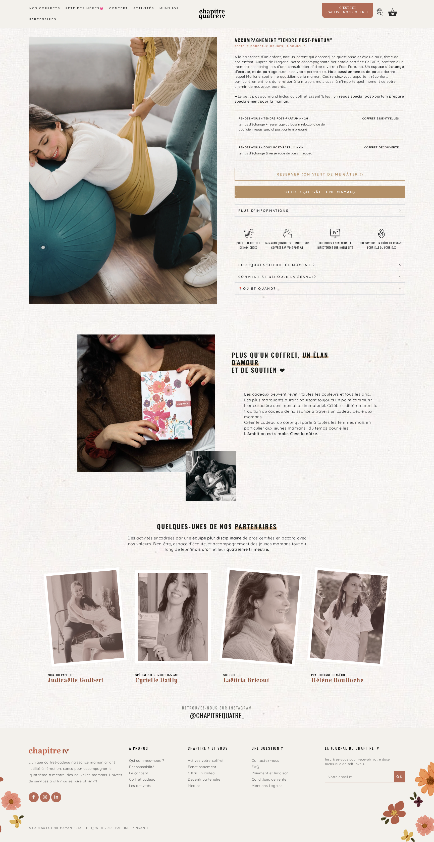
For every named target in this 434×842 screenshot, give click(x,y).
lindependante (136, 828)
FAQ (255, 767)
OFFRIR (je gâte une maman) (320, 192)
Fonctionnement (202, 767)
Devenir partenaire (204, 779)
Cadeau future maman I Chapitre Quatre (68, 828)
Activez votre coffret (206, 760)
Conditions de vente (269, 779)
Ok (399, 776)
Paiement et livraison (270, 773)
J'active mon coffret (347, 10)
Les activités (140, 785)
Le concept (138, 773)
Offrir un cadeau (202, 773)
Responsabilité (141, 767)
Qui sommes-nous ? (146, 760)
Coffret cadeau (142, 779)
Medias (194, 785)
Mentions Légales (267, 785)
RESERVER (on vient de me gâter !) (320, 174)
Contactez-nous (265, 760)
